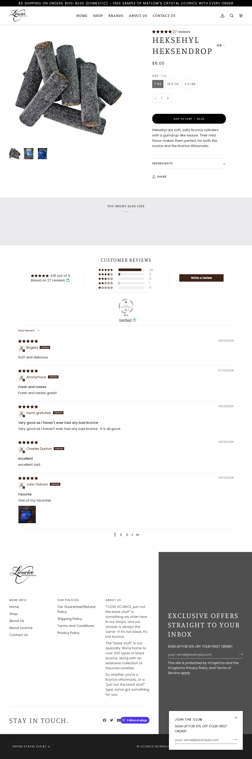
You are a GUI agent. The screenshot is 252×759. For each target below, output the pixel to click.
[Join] (234, 739)
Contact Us (18, 634)
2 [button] (121, 534)
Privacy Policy (197, 668)
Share (162, 177)
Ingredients (162, 163)
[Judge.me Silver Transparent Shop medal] (126, 306)
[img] (28, 341)
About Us (16, 620)
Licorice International (159, 746)
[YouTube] (118, 720)
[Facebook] (104, 720)
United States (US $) (29, 746)
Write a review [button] (201, 278)
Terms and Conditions (75, 625)
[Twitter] (111, 720)
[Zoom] (67, 87)
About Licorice (20, 627)
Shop (13, 613)
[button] (98, 15)
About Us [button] (113, 600)
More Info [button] (17, 600)
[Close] (238, 716)
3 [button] (127, 534)
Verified (125, 320)
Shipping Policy (69, 618)
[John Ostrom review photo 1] (27, 514)
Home (14, 606)
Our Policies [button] (68, 600)
